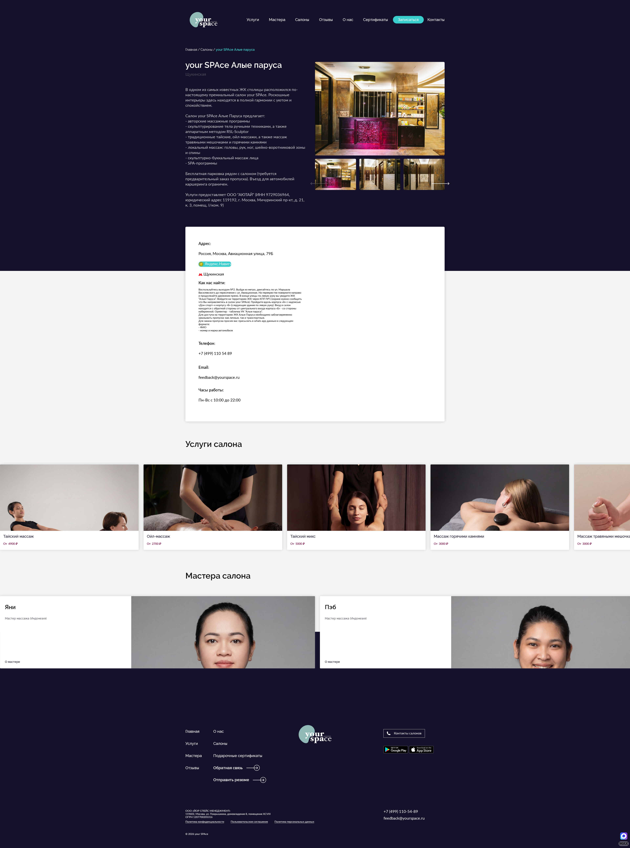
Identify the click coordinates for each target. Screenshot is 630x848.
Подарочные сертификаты (237, 755)
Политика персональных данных (294, 821)
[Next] (440, 183)
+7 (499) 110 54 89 (215, 354)
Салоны (302, 19)
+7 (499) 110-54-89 (401, 812)
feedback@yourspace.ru (219, 378)
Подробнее (69, 507)
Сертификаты (375, 19)
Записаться (408, 19)
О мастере (12, 661)
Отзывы (326, 19)
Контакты (436, 19)
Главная (191, 50)
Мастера (277, 19)
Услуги (253, 19)
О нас (348, 19)
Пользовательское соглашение (249, 821)
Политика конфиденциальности (204, 821)
